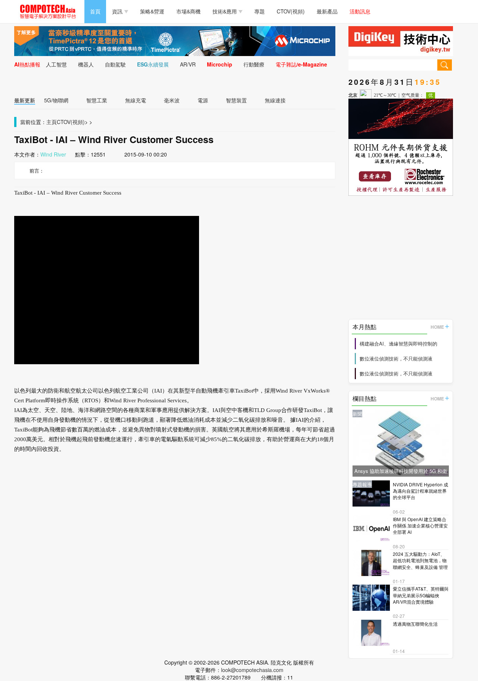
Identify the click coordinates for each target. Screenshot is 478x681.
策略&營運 (152, 11)
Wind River (53, 154)
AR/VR (188, 64)
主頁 (51, 122)
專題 (259, 11)
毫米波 (172, 100)
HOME (437, 327)
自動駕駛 (115, 64)
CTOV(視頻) (291, 11)
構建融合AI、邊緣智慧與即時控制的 (398, 343)
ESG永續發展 (153, 64)
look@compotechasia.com (252, 670)
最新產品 (327, 11)
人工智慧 (56, 64)
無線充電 (135, 100)
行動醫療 (253, 64)
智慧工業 (96, 100)
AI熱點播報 (27, 64)
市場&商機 (188, 11)
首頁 (95, 11)
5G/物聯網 (56, 100)
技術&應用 (224, 11)
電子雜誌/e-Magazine (301, 64)
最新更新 (24, 100)
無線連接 (275, 100)
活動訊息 (360, 11)
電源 (203, 100)
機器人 (86, 64)
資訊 (117, 11)
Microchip (219, 64)
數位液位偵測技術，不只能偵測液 (396, 358)
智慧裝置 (236, 100)
